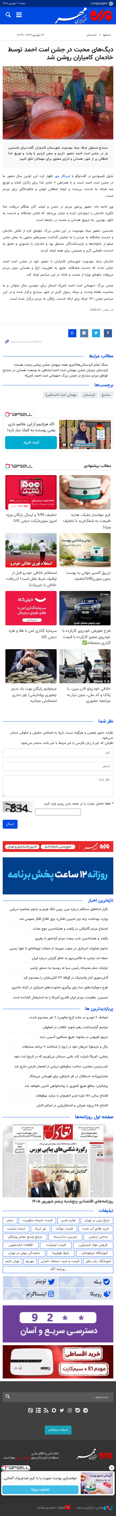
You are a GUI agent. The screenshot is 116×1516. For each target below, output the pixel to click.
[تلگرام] (85, 1411)
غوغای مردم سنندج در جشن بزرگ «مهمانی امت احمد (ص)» (66, 375)
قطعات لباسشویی (21, 1245)
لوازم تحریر (68, 1220)
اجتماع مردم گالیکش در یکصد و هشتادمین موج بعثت (70, 929)
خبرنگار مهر (63, 176)
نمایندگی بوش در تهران (24, 1253)
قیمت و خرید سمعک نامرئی (60, 1261)
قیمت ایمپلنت (56, 1245)
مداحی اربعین (98, 1237)
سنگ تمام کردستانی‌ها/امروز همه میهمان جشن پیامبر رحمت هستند (61, 365)
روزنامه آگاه (58, 1269)
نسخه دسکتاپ (58, 1430)
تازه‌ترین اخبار (100, 900)
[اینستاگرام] (69, 1411)
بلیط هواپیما (60, 1253)
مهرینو (30, 1261)
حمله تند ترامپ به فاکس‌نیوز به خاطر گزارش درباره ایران (70, 958)
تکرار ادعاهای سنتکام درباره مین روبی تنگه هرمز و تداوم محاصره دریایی (59, 909)
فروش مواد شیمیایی (93, 1245)
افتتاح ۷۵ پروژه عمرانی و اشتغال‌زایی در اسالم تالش (72, 1105)
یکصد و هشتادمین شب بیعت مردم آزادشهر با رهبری (71, 938)
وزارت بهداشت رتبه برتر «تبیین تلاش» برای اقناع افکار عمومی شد (63, 919)
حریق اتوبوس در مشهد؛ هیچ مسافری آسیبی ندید (73, 1037)
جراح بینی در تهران (97, 1220)
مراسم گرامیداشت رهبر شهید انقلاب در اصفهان (75, 1027)
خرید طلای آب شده (96, 1228)
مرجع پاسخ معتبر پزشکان (25, 1237)
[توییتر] (62, 1411)
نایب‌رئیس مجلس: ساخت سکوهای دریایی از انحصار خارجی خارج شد (61, 1066)
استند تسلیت (16, 1228)
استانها (107, 35)
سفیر (9, 1220)
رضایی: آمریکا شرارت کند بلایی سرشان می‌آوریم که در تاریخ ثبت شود (61, 1056)
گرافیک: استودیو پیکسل (51, 1507)
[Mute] (72, 445)
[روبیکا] (54, 1411)
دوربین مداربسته (65, 1237)
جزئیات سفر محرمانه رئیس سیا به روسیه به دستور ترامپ (69, 968)
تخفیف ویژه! (40, 1490)
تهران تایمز (12, 1261)
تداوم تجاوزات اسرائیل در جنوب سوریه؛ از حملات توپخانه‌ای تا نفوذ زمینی (58, 948)
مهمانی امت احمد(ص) (61, 395)
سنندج (106, 395)
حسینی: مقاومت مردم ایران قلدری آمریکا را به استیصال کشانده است (60, 997)
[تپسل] (7, 414)
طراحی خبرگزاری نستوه (90, 1507)
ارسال (10, 824)
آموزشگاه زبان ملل (98, 1261)
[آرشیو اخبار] (38, 1411)
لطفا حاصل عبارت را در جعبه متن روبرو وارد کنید (78, 803)
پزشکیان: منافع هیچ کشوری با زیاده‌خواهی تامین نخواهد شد (66, 1086)
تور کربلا (40, 1228)
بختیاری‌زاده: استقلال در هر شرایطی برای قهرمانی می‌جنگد (68, 1076)
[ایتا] (30, 1411)
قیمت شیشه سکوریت (37, 1220)
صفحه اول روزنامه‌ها (94, 1117)
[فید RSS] (46, 1411)
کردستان (92, 35)
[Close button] (112, 1468)
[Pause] (64, 445)
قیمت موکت (64, 1228)
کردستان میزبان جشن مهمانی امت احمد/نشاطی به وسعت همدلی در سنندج (55, 370)
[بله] (77, 1411)
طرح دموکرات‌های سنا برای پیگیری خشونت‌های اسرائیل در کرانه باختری (60, 987)
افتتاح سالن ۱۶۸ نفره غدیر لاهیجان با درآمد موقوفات (72, 1096)
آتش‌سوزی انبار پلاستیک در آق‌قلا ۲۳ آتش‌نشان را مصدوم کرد (65, 978)
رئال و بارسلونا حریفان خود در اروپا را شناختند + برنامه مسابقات (65, 1047)
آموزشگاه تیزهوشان (94, 1253)
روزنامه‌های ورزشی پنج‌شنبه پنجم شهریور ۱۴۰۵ (74, 1201)
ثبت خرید (31, 442)
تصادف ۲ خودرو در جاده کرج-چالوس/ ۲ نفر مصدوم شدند (68, 1017)
